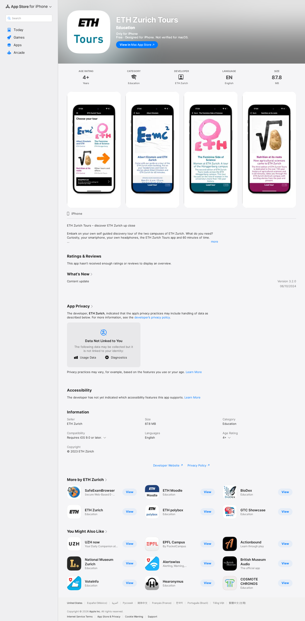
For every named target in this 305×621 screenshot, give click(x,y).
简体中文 (142, 603)
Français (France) (161, 603)
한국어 (179, 603)
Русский (128, 603)
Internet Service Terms (80, 616)
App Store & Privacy (108, 616)
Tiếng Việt (218, 603)
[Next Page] (300, 149)
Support (152, 616)
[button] (29, 30)
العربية (115, 603)
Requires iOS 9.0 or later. (84, 437)
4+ (224, 437)
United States (74, 603)
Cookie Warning (134, 616)
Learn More (194, 372)
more (214, 241)
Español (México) (97, 603)
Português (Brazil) (198, 603)
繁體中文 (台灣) (237, 603)
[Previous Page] (62, 149)
